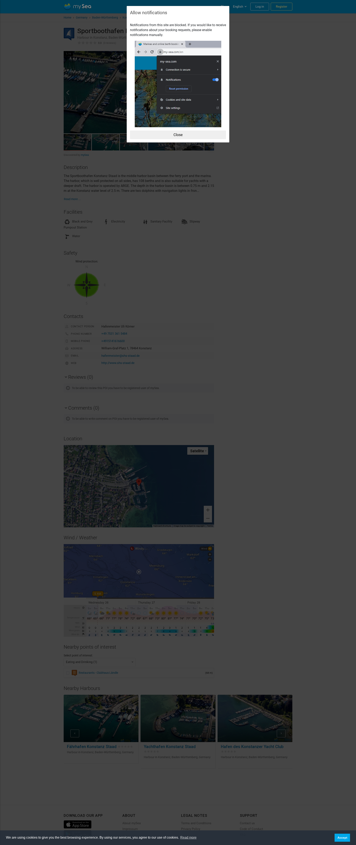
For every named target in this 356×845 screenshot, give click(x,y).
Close (178, 135)
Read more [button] (188, 837)
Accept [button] (342, 837)
